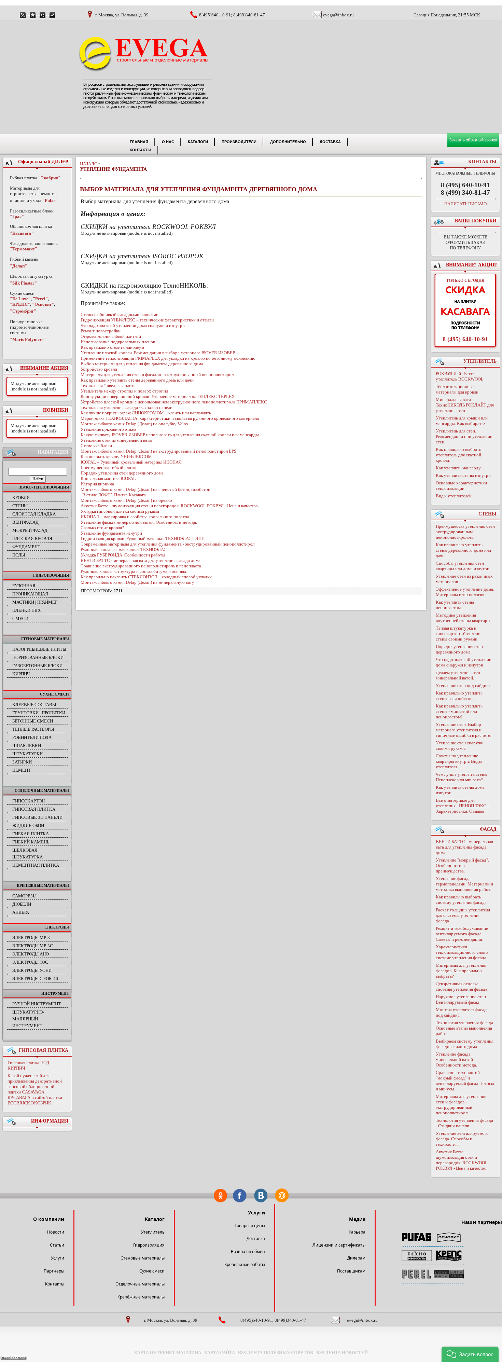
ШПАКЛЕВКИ (26, 745)
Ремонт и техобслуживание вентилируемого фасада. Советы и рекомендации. (462, 934)
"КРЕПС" (20, 304)
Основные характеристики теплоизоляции (461, 485)
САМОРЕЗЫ (24, 895)
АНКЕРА (20, 912)
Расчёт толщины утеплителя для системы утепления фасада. (463, 915)
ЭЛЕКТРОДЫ (57, 927)
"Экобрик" (49, 177)
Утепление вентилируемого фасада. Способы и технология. (462, 1139)
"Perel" (40, 298)
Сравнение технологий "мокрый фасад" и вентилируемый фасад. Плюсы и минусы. (465, 1080)
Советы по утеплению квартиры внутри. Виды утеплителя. (459, 761)
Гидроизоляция (149, 1245)
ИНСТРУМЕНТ (55, 993)
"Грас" (17, 216)
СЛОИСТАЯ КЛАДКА (34, 514)
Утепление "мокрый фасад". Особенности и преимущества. (462, 865)
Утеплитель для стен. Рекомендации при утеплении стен (464, 436)
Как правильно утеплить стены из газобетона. (459, 695)
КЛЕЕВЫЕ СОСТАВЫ (34, 704)
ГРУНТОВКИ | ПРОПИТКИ (38, 712)
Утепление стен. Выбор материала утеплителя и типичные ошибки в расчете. (463, 730)
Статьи (57, 1245)
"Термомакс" (23, 248)
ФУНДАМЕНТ (26, 546)
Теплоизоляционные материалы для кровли (457, 389)
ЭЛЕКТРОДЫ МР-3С (32, 945)
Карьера (357, 1232)
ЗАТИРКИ (22, 762)
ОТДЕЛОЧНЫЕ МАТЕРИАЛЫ (42, 790)
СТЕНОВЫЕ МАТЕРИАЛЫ (44, 639)
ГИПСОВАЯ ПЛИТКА (33, 809)
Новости (55, 1232)
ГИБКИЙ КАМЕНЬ (30, 841)
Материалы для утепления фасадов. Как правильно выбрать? (461, 971)
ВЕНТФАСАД (25, 522)
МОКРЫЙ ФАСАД (29, 530)
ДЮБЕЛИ (21, 904)
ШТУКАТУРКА (27, 856)
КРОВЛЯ (21, 497)
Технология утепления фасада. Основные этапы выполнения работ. (465, 1028)
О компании (48, 1219)
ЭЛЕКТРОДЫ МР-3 (31, 937)
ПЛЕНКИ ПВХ (26, 610)
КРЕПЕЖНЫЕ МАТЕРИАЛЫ (43, 885)
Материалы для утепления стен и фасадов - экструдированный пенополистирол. (461, 1104)
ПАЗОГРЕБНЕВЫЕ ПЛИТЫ (39, 649)
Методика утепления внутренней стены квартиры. (463, 618)
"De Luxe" (20, 298)
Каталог (155, 1219)
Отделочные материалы (140, 1284)
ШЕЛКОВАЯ (25, 850)
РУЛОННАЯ (24, 585)
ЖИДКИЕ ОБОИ (28, 825)
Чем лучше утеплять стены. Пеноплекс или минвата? (462, 777)
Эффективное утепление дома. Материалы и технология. (465, 592)
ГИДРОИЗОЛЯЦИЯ (51, 575)
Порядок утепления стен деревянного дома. (459, 649)
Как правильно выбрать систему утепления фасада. (462, 899)
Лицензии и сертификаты (338, 1245)
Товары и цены (250, 1225)
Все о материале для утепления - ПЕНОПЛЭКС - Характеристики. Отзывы (462, 806)
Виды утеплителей (454, 495)
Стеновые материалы (143, 1258)
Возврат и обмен (248, 1251)
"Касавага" (22, 233)
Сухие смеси (152, 1271)
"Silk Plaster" (23, 283)
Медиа (357, 1219)
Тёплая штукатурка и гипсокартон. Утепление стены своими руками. (459, 633)
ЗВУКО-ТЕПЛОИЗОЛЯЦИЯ (44, 487)
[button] (470, 1354)
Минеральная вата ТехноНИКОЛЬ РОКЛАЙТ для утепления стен (465, 405)
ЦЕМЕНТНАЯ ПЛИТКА (35, 865)
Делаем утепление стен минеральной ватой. (458, 675)
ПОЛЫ (18, 555)
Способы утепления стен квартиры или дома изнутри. (463, 566)
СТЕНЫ (20, 505)
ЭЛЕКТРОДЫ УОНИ (32, 970)
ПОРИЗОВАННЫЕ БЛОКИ (38, 657)
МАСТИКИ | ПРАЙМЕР (34, 602)
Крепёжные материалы (141, 1297)
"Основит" (43, 304)
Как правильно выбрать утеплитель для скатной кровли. (458, 455)
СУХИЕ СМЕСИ (54, 694)
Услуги (57, 1258)
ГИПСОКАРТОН (28, 800)
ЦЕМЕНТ (21, 770)
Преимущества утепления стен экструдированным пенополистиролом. (465, 532)
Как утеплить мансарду (458, 467)
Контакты (54, 1284)
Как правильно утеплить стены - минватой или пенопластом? (459, 711)
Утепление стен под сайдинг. (463, 685)
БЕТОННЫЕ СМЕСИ (32, 721)
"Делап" (18, 266)
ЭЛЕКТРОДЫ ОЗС (30, 962)
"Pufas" (50, 200)
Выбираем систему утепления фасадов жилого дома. (464, 1043)
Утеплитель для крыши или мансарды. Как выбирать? (462, 420)
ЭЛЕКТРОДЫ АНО (30, 954)
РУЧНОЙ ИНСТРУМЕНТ (36, 1003)
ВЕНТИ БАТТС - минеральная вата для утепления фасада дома (464, 847)
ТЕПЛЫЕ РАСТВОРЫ (33, 729)
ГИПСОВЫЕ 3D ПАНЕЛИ (37, 817)
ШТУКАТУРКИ (27, 753)
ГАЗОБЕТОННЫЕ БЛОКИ (37, 665)
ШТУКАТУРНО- (28, 1012)
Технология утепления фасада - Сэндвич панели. (464, 1123)
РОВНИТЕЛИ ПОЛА (32, 737)
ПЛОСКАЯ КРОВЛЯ (32, 538)
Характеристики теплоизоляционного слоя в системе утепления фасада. (462, 952)
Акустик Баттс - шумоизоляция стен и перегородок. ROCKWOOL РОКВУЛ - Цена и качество (462, 1160)
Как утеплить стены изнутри (463, 475)
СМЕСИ (20, 618)
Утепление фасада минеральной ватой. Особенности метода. (456, 1059)
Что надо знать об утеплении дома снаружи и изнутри (463, 662)
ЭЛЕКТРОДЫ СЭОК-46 (35, 978)
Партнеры (54, 1271)
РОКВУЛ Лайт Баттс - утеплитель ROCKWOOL (460, 376)
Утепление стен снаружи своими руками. (460, 745)
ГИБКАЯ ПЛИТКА (30, 833)
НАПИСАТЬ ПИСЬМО (465, 203)
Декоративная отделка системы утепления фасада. (462, 986)
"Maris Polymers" (28, 339)
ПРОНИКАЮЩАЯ (30, 593)
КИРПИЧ (21, 673)
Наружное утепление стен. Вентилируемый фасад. (461, 999)
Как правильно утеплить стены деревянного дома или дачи (463, 550)
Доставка (256, 1238)
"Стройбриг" (23, 311)
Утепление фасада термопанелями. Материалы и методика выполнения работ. (464, 884)
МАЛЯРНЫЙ (25, 1018)
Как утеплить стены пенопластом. (455, 605)
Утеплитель (153, 1232)
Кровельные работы (244, 1264)
